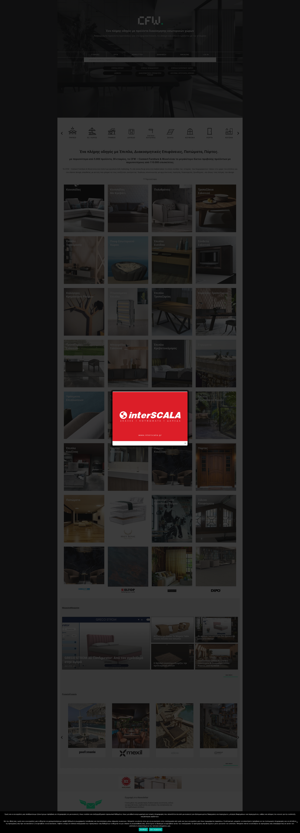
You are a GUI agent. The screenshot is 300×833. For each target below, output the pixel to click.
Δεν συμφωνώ (155, 829)
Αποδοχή (143, 829)
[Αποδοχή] (297, 822)
